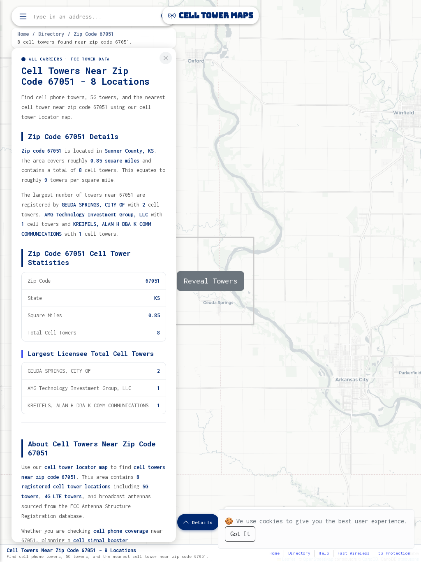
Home (23, 33)
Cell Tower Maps (215, 15)
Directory (51, 33)
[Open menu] (23, 16)
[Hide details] (166, 58)
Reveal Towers (210, 280)
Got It (240, 533)
